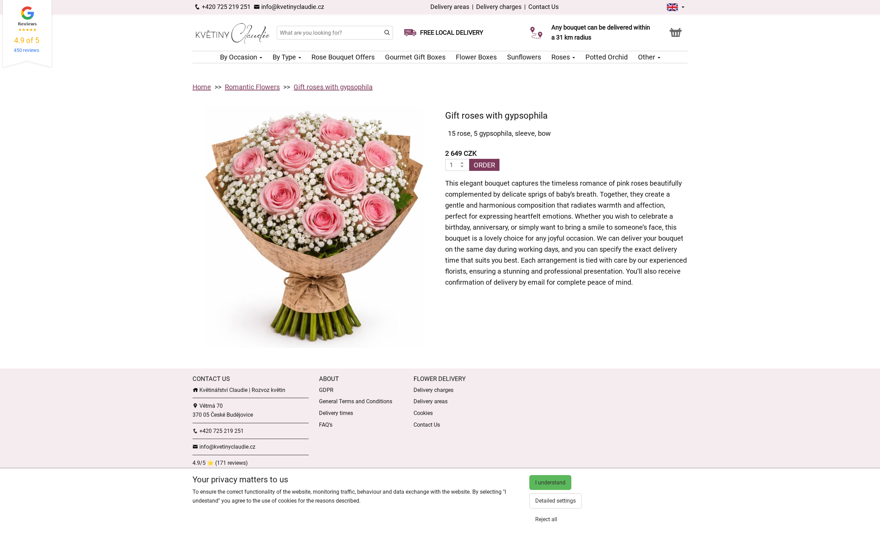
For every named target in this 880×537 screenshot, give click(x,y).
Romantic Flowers (252, 87)
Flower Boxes (476, 57)
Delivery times (336, 413)
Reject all (546, 519)
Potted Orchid (606, 57)
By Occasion (239, 57)
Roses (561, 57)
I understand (550, 482)
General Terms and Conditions (355, 401)
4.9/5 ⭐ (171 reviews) (220, 463)
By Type (285, 57)
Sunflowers (524, 57)
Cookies (423, 413)
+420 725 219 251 (225, 6)
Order (484, 165)
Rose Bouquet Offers (343, 57)
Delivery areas (449, 6)
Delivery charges (498, 6)
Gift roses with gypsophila (333, 87)
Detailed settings (555, 500)
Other (647, 57)
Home (201, 87)
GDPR (326, 390)
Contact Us (543, 6)
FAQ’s (325, 424)
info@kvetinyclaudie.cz (292, 6)
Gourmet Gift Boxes (415, 57)
